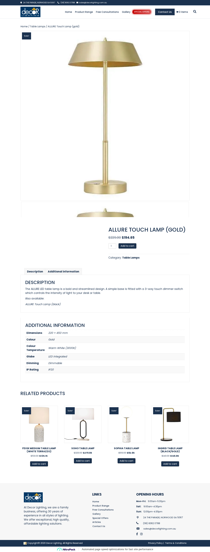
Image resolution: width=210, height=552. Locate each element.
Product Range (84, 12)
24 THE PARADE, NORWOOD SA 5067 (38, 2)
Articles (96, 522)
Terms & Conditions (175, 543)
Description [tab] (35, 271)
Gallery (126, 12)
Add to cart (127, 246)
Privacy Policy (155, 543)
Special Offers (141, 11)
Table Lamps (37, 26)
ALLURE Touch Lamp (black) (43, 304)
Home (68, 12)
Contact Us (165, 12)
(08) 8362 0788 (68, 2)
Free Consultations (107, 12)
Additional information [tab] (63, 271)
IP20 (51, 369)
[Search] (194, 11)
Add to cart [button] (39, 464)
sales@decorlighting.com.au (93, 2)
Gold (51, 339)
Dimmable (55, 363)
